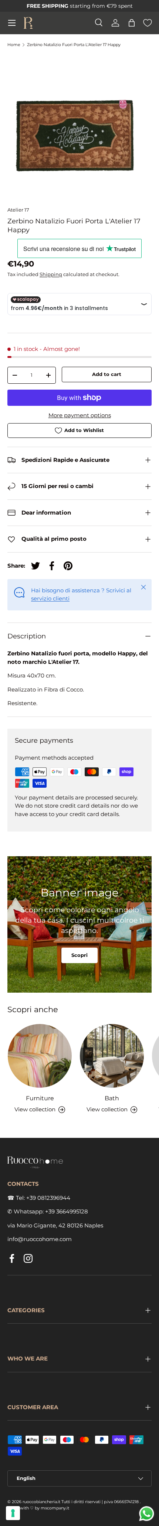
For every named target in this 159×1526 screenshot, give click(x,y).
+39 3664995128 (66, 1211)
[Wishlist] (147, 23)
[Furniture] (40, 1056)
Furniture (40, 1098)
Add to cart (106, 374)
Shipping (51, 274)
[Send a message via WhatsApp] (146, 1513)
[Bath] (112, 1056)
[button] (132, 23)
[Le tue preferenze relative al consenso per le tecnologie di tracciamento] (13, 1513)
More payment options (79, 415)
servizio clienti (50, 598)
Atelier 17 (18, 210)
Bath (112, 1098)
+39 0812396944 (48, 1197)
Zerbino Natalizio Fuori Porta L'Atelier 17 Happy (74, 45)
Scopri (79, 955)
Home (13, 45)
